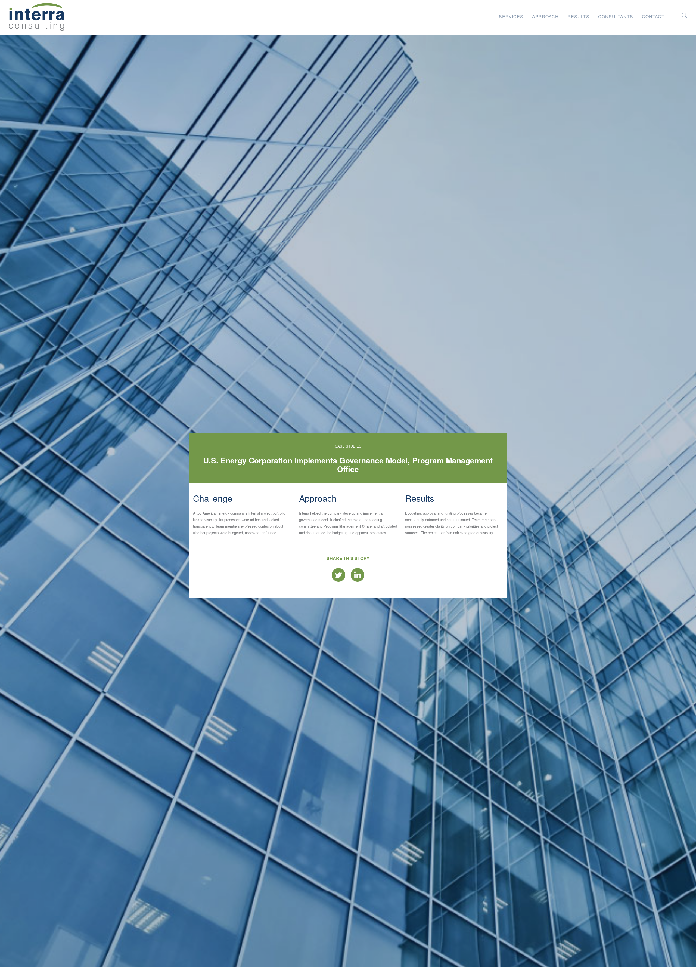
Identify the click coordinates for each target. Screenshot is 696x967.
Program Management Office (348, 526)
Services (511, 15)
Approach (545, 15)
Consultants (615, 15)
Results (578, 15)
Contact (653, 15)
